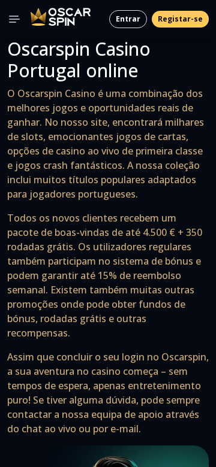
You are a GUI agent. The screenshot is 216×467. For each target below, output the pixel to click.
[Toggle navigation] (14, 19)
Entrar (128, 19)
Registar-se (180, 19)
